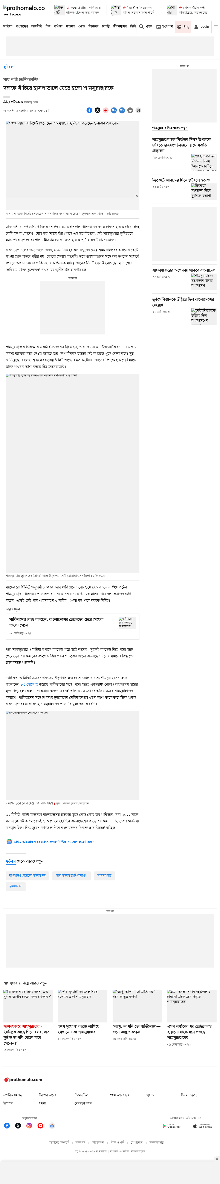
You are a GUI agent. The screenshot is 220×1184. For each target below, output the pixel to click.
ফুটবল (8, 67)
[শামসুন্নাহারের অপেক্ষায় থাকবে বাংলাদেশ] (204, 282)
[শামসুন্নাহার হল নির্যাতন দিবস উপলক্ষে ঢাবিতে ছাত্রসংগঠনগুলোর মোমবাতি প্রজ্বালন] (204, 162)
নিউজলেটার (157, 1143)
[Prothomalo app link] (171, 1126)
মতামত (70, 27)
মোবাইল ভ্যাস (83, 1103)
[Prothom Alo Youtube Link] (42, 1126)
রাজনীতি (36, 27)
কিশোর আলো (47, 1095)
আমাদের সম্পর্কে (59, 1143)
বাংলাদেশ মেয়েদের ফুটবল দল (27, 875)
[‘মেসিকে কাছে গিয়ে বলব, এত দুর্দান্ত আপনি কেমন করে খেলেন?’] (28, 1006)
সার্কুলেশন (98, 1143)
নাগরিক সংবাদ (12, 1095)
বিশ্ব (48, 27)
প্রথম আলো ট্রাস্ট (120, 1095)
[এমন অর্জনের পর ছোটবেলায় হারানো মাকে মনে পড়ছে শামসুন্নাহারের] (192, 1006)
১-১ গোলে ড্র (29, 684)
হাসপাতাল (15, 886)
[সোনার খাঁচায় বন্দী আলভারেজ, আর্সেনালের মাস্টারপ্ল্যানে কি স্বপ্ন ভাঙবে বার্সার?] (172, 10)
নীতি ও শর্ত (117, 1143)
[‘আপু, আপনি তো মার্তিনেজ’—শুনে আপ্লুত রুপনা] (137, 1006)
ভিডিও (134, 27)
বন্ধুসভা (149, 1095)
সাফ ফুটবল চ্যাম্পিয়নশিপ (71, 875)
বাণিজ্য (58, 27)
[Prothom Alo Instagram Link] (31, 1126)
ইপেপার (8, 1103)
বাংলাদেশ (22, 27)
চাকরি (106, 27)
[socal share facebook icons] (90, 112)
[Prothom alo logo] (22, 1080)
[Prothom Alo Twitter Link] (20, 1126)
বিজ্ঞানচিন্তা (81, 1095)
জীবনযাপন (120, 27)
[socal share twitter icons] (98, 112)
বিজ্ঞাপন (80, 1143)
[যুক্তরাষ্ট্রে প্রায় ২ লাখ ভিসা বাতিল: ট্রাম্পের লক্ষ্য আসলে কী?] (59, 10)
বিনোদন (94, 27)
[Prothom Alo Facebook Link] (9, 1126)
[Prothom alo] (25, 10)
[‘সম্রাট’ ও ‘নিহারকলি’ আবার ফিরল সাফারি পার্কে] (116, 10)
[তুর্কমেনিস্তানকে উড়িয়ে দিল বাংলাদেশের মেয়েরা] (204, 316)
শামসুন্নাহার (105, 875)
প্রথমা (42, 1103)
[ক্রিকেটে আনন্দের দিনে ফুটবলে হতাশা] (204, 191)
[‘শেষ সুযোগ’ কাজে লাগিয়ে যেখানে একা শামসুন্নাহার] (82, 1006)
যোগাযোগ (137, 1143)
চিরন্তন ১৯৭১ (189, 1095)
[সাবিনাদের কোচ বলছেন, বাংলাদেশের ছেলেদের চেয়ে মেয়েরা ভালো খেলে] (127, 623)
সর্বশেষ (7, 27)
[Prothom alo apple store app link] (202, 1126)
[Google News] (52, 1126)
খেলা (81, 27)
